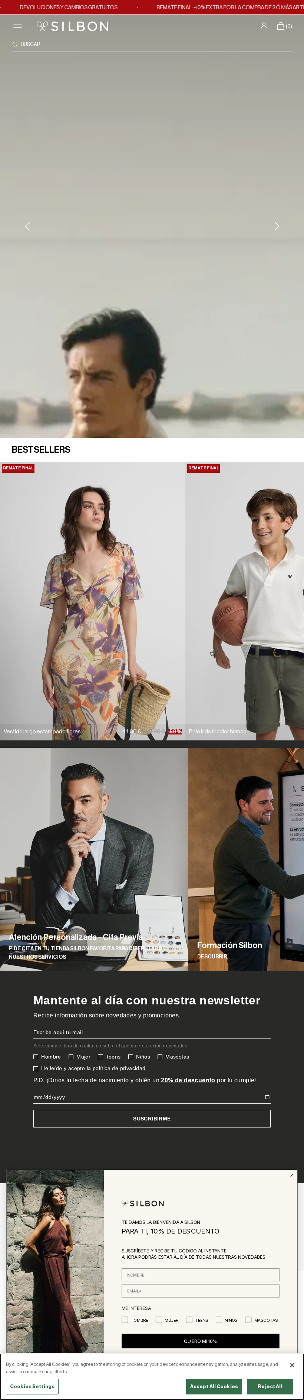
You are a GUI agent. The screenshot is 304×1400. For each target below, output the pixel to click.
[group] (94, 859)
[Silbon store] (72, 26)
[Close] (292, 1365)
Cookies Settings (32, 1386)
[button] (277, 226)
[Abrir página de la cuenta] (265, 25)
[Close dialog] (291, 1175)
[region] (152, 1376)
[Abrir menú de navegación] (17, 26)
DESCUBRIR (212, 957)
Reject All (270, 1386)
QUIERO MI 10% (200, 1341)
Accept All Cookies (214, 1386)
